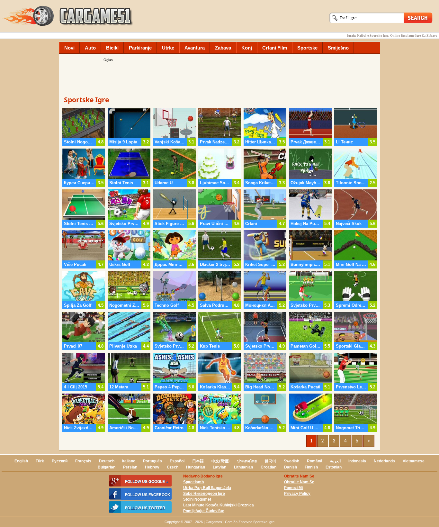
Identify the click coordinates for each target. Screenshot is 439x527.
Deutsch (106, 461)
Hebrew (152, 467)
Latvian (219, 467)
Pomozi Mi (293, 488)
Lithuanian (243, 467)
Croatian (268, 467)
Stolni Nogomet (197, 499)
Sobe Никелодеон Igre (204, 493)
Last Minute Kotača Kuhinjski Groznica (218, 505)
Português (152, 461)
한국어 (270, 461)
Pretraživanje (418, 17)
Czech (172, 467)
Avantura (194, 47)
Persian (130, 467)
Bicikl (112, 47)
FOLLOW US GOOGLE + (146, 481)
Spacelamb (193, 482)
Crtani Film (274, 47)
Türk (40, 461)
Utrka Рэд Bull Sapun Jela (207, 488)
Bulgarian (106, 467)
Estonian (334, 467)
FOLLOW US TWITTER (145, 508)
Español (177, 461)
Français (83, 461)
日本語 (198, 461)
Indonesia (357, 461)
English (21, 461)
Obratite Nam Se (299, 482)
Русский (59, 461)
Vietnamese (414, 461)
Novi (69, 47)
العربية (335, 461)
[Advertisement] (219, 77)
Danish (290, 467)
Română (314, 461)
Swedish (291, 461)
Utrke (168, 47)
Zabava (223, 47)
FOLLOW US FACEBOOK (147, 494)
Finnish (311, 467)
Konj (246, 47)
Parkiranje (140, 47)
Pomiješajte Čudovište (203, 511)
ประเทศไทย (247, 461)
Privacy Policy (297, 493)
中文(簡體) (220, 461)
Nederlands (384, 461)
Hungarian (195, 467)
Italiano (128, 461)
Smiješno (338, 47)
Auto (90, 47)
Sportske (307, 47)
